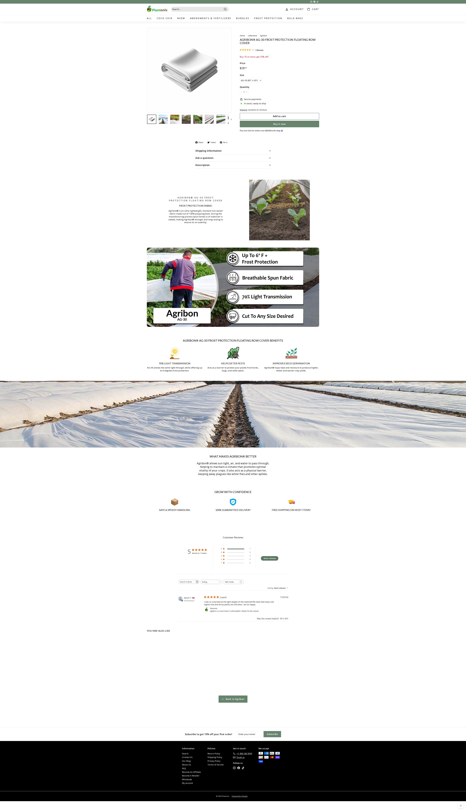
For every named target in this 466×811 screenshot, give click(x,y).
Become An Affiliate (191, 772)
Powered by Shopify (240, 796)
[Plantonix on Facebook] (238, 767)
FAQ (184, 768)
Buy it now (279, 124)
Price (242, 63)
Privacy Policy (214, 761)
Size (242, 75)
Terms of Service (216, 764)
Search (185, 753)
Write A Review (270, 558)
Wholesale (187, 779)
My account (187, 783)
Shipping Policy (215, 757)
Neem (181, 18)
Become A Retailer (190, 775)
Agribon (263, 35)
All (149, 18)
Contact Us (187, 757)
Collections (252, 35)
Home (242, 35)
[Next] (230, 119)
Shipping (243, 110)
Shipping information (208, 150)
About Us (186, 764)
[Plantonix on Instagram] (234, 767)
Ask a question (204, 158)
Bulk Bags (295, 18)
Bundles (242, 18)
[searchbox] (186, 582)
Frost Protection (268, 18)
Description (202, 165)
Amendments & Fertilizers (210, 18)
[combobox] (210, 582)
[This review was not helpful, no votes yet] (285, 618)
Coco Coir (164, 18)
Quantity (244, 87)
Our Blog (186, 761)
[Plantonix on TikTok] (243, 767)
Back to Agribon (234, 699)
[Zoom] (189, 70)
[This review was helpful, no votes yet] (281, 618)
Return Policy (214, 753)
